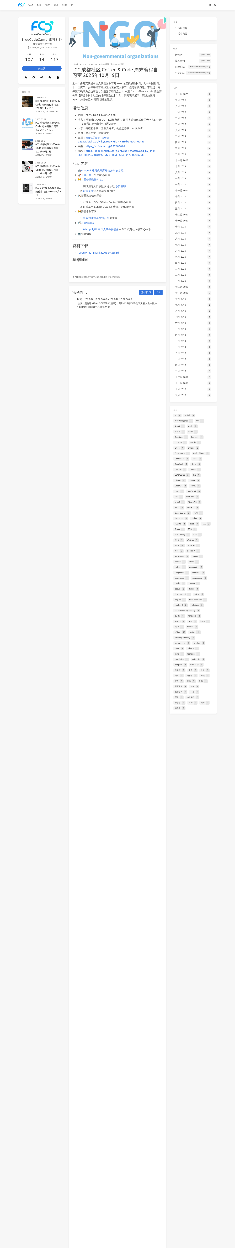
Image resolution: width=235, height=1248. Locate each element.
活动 (30, 5)
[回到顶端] (175, 1241)
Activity (84, 64)
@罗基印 (120, 186)
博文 (47, 5)
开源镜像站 (87, 222)
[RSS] (26, 77)
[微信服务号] (50, 77)
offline (95, 277)
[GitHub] (34, 77)
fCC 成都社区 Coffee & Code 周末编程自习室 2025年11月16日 (47, 105)
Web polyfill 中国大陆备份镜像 (101, 229)
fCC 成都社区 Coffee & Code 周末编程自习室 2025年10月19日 (47, 126)
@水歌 (120, 170)
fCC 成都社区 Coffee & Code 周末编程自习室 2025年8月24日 (47, 170)
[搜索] (215, 5)
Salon (94, 64)
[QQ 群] (58, 77)
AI (76, 277)
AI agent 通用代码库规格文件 (98, 170)
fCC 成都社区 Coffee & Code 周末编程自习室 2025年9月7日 (47, 148)
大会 (56, 5)
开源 (109, 277)
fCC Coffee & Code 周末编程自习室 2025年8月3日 (48, 192)
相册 (39, 5)
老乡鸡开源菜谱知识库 (96, 218)
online (103, 277)
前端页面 (88, 190)
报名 (158, 292)
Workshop (51, 111)
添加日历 (146, 292)
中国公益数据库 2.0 (92, 179)
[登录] (209, 5)
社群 (64, 5)
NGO (79, 277)
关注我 (41, 68)
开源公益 (86, 175)
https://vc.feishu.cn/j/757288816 (105, 146)
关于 (73, 5)
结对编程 (116, 277)
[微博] (42, 77)
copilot (86, 277)
